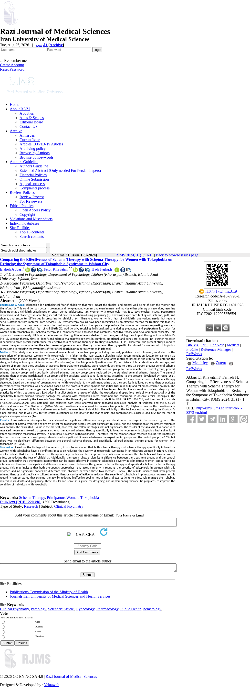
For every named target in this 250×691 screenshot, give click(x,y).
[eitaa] (244, 419)
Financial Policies (33, 175)
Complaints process (35, 188)
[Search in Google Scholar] (33, 271)
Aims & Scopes (32, 118)
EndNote (217, 345)
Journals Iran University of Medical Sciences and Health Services (60, 596)
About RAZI (20, 109)
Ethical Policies (21, 206)
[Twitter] (202, 419)
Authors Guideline (24, 162)
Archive (16, 131)
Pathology (38, 609)
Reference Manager (216, 349)
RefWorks (194, 354)
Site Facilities (20, 228)
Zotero (221, 363)
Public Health (130, 609)
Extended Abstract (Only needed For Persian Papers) (60, 170)
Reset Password (12, 69)
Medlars (233, 345)
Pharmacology (107, 609)
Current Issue (30, 140)
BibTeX (192, 345)
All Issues (27, 135)
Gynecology (85, 609)
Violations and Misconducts (31, 219)
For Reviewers (31, 201)
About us (27, 113)
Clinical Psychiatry (68, 506)
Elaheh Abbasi (11, 269)
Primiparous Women (62, 497)
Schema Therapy (32, 497)
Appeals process (32, 184)
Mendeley (200, 363)
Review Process (32, 197)
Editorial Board (31, 122)
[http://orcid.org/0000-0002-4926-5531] (75, 271)
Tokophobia (89, 497)
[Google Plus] (233, 419)
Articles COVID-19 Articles (41, 144)
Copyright (27, 214)
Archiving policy (33, 148)
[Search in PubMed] (39, 271)
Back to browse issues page (177, 255)
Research (31, 506)
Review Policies (22, 192)
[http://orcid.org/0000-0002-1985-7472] (27, 271)
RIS (204, 345)
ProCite (192, 349)
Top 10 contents (32, 232)
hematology (152, 609)
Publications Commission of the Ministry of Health (49, 592)
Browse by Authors (35, 153)
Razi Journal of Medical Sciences (71, 676)
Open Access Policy (35, 210)
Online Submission (34, 179)
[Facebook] (191, 419)
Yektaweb (51, 685)
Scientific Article (61, 609)
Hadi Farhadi (102, 269)
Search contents (32, 236)
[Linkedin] (223, 419)
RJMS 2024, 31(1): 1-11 (134, 255)
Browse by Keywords (36, 157)
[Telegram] (212, 419)
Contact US (29, 126)
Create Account (12, 65)
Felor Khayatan (56, 269)
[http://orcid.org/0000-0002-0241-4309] (117, 271)
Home (14, 104)
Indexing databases (24, 223)
